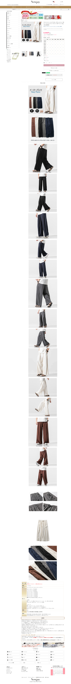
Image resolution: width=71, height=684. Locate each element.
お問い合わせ (47, 677)
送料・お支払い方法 (25, 667)
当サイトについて (24, 677)
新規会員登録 (50, 4)
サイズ (45, 55)
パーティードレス (39, 9)
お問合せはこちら (9, 667)
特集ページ (9, 47)
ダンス (8, 34)
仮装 (35, 9)
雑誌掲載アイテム (39, 666)
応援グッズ (10, 651)
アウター (8, 26)
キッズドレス (32, 9)
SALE (8, 16)
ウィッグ (22, 9)
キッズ (8, 41)
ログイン (62, 4)
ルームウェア (19, 9)
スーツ (8, 30)
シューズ (8, 20)
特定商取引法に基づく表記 (40, 677)
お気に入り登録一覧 (40, 670)
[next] (41, 55)
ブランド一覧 (9, 673)
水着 (8, 18)
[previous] (21, 55)
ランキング (8, 670)
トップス (8, 22)
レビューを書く (54, 79)
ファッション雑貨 (10, 43)
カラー (45, 58)
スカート (25, 9)
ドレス (8, 32)
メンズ (8, 39)
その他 (8, 45)
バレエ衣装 (28, 9)
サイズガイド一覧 (24, 671)
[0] (52, 2)
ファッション (25, 651)
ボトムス (8, 24)
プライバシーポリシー (31, 677)
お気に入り (56, 4)
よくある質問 (24, 670)
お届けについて (24, 669)
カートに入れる (54, 65)
